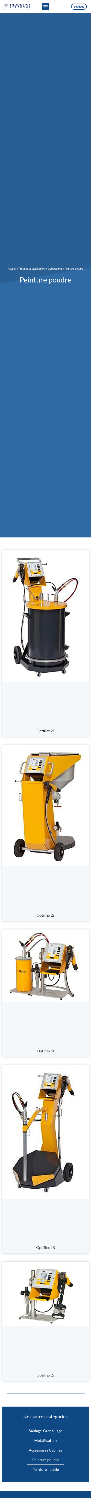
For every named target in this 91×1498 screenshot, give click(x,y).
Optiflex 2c (46, 1375)
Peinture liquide (45, 1469)
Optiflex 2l (45, 1051)
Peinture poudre (45, 1459)
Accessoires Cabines (45, 1450)
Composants (55, 268)
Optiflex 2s (46, 915)
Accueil (12, 268)
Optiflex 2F (45, 731)
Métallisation (45, 1440)
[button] (45, 6)
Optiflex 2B (45, 1247)
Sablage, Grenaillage (45, 1430)
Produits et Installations (32, 268)
